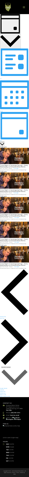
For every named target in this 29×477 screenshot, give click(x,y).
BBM (14, 474)
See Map (9, 410)
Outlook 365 (2, 391)
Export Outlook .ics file (5, 396)
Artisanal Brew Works (19, 471)
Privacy (13, 472)
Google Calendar (3, 388)
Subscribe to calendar (5, 367)
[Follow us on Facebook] (16, 417)
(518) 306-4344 (15, 412)
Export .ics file (3, 394)
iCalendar (2, 390)
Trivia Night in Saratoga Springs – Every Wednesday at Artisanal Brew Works (14, 166)
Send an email (14, 415)
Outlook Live (3, 393)
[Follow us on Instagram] (10, 419)
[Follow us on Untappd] (17, 419)
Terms (17, 472)
